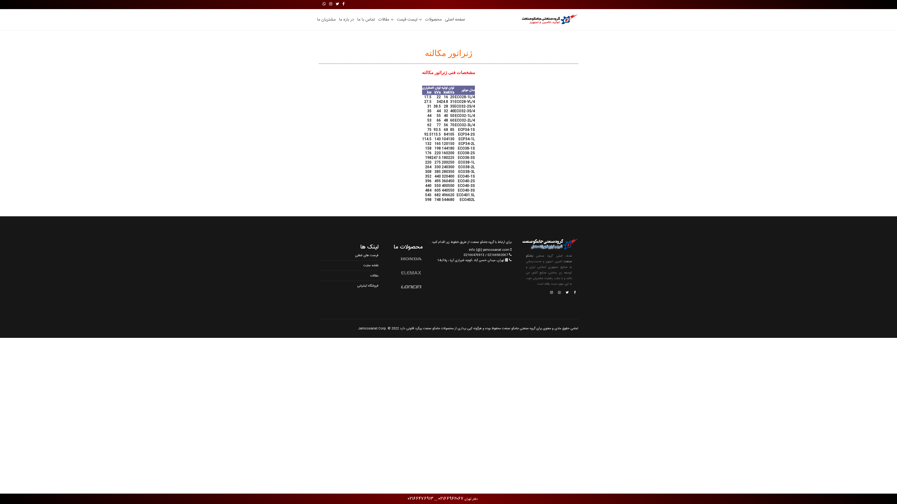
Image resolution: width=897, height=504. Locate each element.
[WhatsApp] (324, 4)
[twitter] (337, 4)
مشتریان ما (326, 19)
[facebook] (343, 4)
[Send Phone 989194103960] (559, 293)
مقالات (383, 19)
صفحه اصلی (455, 19)
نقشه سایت (370, 265)
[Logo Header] (548, 19)
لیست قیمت (407, 19)
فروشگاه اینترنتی (367, 285)
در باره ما (346, 19)
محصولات (433, 19)
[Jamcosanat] (574, 293)
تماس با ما (366, 19)
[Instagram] (330, 4)
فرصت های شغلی (366, 255)
